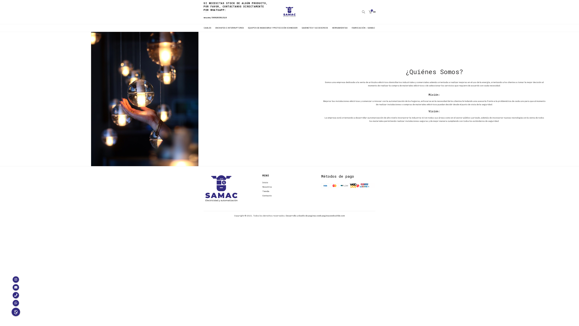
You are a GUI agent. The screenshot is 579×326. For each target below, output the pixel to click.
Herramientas (340, 28)
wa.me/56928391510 (215, 17)
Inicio (265, 182)
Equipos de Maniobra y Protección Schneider (273, 28)
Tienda (265, 191)
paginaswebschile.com (333, 215)
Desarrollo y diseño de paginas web (303, 215)
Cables (207, 28)
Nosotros (267, 187)
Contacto (267, 195)
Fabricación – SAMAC (363, 28)
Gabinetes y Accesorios (315, 28)
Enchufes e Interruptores (229, 28)
